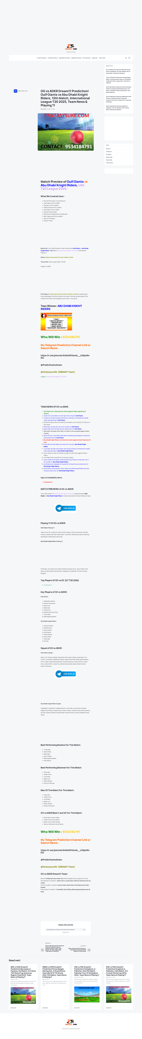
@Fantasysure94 (49, 372)
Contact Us (109, 151)
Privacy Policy (109, 162)
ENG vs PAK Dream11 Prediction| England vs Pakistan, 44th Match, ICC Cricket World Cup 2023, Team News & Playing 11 (117, 971)
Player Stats (109, 160)
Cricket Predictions (22, 91)
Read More (13, 1008)
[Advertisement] (44, 10)
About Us (108, 148)
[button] (126, 57)
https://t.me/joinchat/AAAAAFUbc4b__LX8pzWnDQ (65, 356)
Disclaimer (108, 154)
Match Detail (109, 157)
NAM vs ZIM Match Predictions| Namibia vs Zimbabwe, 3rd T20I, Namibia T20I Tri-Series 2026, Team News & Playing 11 (117, 107)
